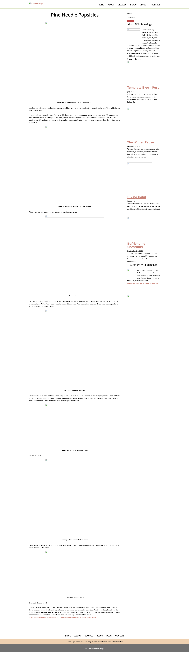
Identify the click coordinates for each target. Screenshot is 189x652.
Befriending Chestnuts (136, 245)
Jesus (100, 635)
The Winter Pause (140, 142)
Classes (89, 635)
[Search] (130, 21)
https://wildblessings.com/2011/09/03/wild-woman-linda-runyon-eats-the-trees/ (62, 617)
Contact (119, 635)
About (77, 635)
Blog (109, 635)
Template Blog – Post (143, 87)
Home (68, 635)
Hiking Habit (136, 197)
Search (129, 13)
